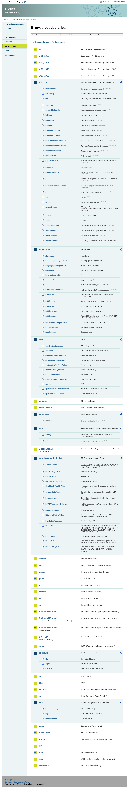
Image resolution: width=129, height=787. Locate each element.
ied (40, 605)
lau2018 (42, 689)
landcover (43, 653)
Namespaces (10, 55)
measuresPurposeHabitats (55, 140)
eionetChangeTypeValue (54, 370)
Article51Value (51, 464)
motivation (49, 285)
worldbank (44, 766)
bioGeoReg (49, 94)
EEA (15, 2)
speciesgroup (50, 332)
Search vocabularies (42, 42)
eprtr (41, 429)
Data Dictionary (24, 19)
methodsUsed (50, 156)
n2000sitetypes (51, 311)
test (40, 746)
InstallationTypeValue (53, 521)
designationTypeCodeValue (56, 365)
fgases (42, 572)
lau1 (41, 676)
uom (41, 752)
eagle (47, 664)
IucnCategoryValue (52, 374)
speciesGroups (51, 718)
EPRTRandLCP (46, 449)
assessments (50, 89)
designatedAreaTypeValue (55, 355)
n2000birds (49, 295)
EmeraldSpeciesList (53, 275)
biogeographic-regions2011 (56, 266)
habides (42, 592)
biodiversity (44, 250)
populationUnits (51, 161)
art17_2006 (44, 69)
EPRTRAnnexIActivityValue (56, 504)
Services (8, 51)
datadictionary (45, 408)
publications (44, 733)
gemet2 (42, 578)
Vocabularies (10, 46)
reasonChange (51, 207)
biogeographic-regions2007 (56, 261)
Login (104, 1)
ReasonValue (50, 541)
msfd (41, 703)
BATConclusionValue (53, 481)
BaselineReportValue (53, 472)
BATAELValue (50, 477)
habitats (48, 115)
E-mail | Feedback (12, 780)
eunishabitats (50, 280)
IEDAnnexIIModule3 (48, 618)
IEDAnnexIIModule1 (48, 612)
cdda (41, 340)
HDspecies (49, 120)
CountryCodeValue (52, 492)
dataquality (49, 270)
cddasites (49, 351)
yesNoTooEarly (51, 235)
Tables (7, 33)
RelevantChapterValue (53, 547)
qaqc (47, 197)
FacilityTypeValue (52, 510)
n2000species (50, 316)
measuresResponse (53, 151)
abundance (49, 256)
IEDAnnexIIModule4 (48, 628)
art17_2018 (44, 82)
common (43, 401)
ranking (48, 202)
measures (49, 125)
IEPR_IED (43, 637)
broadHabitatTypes (52, 709)
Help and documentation (14, 24)
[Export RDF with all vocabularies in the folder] (121, 82)
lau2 (41, 683)
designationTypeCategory (55, 360)
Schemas (8, 42)
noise (41, 726)
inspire (42, 646)
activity (48, 435)
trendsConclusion (52, 225)
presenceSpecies (52, 179)
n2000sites (49, 306)
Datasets (8, 28)
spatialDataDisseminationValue (57, 389)
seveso (42, 739)
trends (47, 220)
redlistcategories (51, 327)
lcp (40, 696)
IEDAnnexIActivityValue (54, 515)
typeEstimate (50, 230)
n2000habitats (50, 301)
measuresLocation (52, 135)
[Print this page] (108, 2)
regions (48, 384)
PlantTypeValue (51, 536)
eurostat (42, 559)
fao (40, 565)
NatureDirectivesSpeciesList (56, 323)
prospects (49, 192)
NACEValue (49, 526)
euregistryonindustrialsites (51, 458)
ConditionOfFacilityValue (55, 486)
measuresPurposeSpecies (55, 146)
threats (48, 215)
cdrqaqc (48, 98)
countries (49, 105)
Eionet (15, 19)
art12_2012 (44, 56)
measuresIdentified (52, 130)
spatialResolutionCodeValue (56, 394)
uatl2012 (48, 668)
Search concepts (61, 42)
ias (40, 598)
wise (41, 759)
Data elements (10, 37)
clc (46, 659)
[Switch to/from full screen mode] (111, 2)
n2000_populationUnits (54, 290)
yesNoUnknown (51, 240)
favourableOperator (52, 110)
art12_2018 (44, 63)
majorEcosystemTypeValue (56, 379)
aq (40, 49)
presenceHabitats (52, 172)
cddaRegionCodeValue (54, 346)
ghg (40, 585)
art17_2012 (44, 76)
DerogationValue (51, 498)
